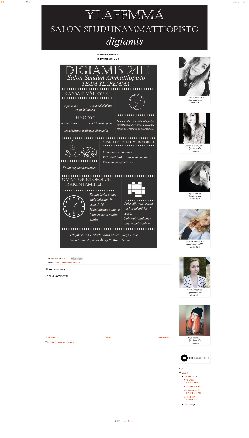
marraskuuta (190, 376)
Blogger (130, 421)
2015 (184, 373)
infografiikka (67, 262)
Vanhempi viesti (164, 337)
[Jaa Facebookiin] (79, 258)
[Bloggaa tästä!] (74, 258)
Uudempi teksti (52, 337)
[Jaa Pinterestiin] (82, 258)
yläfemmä (76, 262)
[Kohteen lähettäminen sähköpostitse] (72, 258)
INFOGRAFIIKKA (192, 386)
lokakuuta (189, 404)
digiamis (58, 262)
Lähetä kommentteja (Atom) (62, 342)
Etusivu (108, 337)
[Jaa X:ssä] (77, 258)
